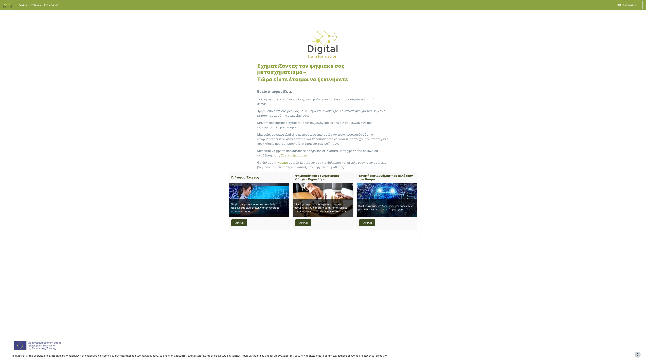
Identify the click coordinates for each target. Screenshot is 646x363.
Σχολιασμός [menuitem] (51, 5)
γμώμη (283, 162)
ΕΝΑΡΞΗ (239, 222)
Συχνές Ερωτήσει (293, 155)
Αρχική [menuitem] (23, 5)
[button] (628, 5)
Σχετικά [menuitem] (34, 5)
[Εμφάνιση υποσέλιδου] (638, 355)
